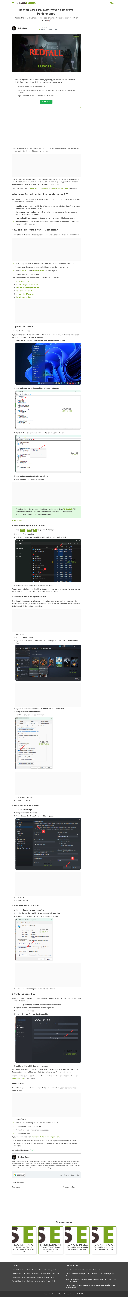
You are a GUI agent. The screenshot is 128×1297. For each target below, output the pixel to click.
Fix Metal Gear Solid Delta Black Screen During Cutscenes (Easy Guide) (36, 1270)
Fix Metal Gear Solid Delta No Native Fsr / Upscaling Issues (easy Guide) (36, 1274)
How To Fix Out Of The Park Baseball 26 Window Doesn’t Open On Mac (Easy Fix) (24, 1248)
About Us (47, 1294)
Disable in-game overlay (24, 291)
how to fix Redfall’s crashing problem (45, 1137)
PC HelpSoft (68, 509)
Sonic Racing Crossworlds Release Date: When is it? (82, 1270)
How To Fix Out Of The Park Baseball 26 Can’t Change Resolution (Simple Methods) (50, 1248)
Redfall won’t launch (19, 1078)
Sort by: (66, 1187)
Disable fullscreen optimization (27, 288)
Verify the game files (23, 297)
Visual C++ (24, 271)
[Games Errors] (26, 2)
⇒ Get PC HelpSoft (19, 520)
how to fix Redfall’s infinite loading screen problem (49, 188)
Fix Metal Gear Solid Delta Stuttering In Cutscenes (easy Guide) (33, 1277)
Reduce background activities (26, 285)
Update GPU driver (22, 282)
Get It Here (46, 102)
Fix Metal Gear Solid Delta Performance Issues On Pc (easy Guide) (34, 1281)
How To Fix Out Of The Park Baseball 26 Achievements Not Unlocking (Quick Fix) (77, 1247)
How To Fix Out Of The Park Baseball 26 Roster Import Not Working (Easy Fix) (104, 1247)
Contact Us (80, 1294)
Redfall (32, 1150)
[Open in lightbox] (48, 561)
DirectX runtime (38, 271)
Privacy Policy (57, 1294)
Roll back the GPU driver (24, 294)
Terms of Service (69, 1294)
